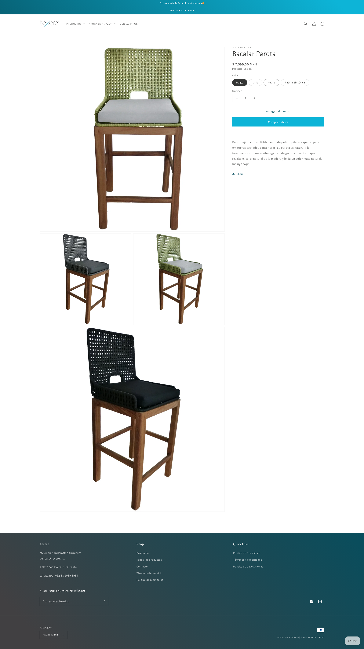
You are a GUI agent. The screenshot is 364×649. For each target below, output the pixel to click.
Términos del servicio (149, 573)
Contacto (142, 566)
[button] (75, 24)
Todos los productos (149, 559)
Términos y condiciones (247, 559)
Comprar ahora (278, 122)
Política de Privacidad (246, 553)
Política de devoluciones (248, 566)
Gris (255, 82)
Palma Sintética (295, 82)
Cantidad (237, 91)
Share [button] (240, 174)
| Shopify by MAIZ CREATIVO (311, 637)
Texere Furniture (292, 637)
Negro (271, 82)
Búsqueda (142, 553)
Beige (239, 82)
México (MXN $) (51, 634)
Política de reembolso (150, 579)
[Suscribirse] (104, 601)
